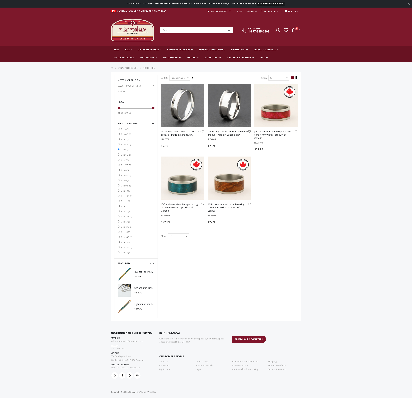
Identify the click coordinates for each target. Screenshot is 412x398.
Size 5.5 (126, 144)
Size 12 (126, 211)
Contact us (164, 365)
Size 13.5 (127, 226)
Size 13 (126, 221)
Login (198, 369)
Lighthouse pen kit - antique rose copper (144, 303)
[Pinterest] (129, 375)
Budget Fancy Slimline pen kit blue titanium (144, 271)
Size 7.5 (126, 165)
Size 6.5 (126, 154)
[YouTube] (137, 375)
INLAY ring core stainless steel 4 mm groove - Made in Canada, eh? (181, 133)
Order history (202, 361)
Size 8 (125, 170)
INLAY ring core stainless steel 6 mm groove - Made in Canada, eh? (228, 133)
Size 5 (125, 139)
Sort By (164, 77)
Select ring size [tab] (128, 123)
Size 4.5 (126, 134)
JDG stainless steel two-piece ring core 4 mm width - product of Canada (272, 135)
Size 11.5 (127, 206)
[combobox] (196, 30)
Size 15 (126, 242)
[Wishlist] (286, 30)
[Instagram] (114, 375)
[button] (202, 131)
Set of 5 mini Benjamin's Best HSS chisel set (144, 287)
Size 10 (126, 190)
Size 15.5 (127, 247)
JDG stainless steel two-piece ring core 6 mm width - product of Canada (179, 207)
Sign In (240, 11)
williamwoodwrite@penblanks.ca (127, 341)
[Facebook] (122, 375)
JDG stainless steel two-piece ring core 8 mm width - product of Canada (226, 207)
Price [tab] (121, 101)
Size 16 (126, 252)
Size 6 (125, 149)
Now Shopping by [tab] (129, 80)
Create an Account (269, 11)
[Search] (229, 30)
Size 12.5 (127, 216)
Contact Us (252, 11)
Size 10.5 (127, 195)
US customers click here (270, 3)
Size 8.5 (126, 175)
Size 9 (125, 180)
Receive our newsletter (249, 339)
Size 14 (126, 231)
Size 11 (126, 201)
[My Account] (277, 30)
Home (112, 68)
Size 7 (125, 159)
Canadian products (128, 68)
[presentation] (152, 263)
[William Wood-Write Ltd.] (134, 30)
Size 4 (125, 128)
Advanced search (204, 365)
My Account (164, 369)
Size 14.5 (127, 237)
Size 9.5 (126, 185)
